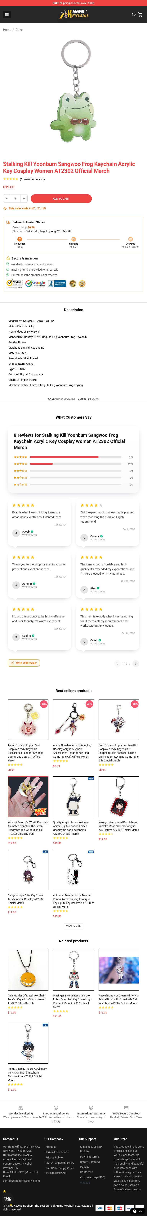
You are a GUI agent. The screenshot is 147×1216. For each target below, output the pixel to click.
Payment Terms (89, 1156)
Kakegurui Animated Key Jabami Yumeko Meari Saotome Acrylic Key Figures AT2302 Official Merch (119, 826)
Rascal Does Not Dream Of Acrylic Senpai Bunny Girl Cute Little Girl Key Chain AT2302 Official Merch (118, 999)
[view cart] (140, 14)
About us (51, 1146)
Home (7, 30)
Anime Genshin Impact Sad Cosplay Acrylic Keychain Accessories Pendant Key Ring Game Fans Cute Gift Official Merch (25, 753)
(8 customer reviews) (32, 179)
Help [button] (140, 1211)
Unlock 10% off (7, 1199)
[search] (134, 14)
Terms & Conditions (57, 1152)
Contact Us (86, 1172)
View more (73, 926)
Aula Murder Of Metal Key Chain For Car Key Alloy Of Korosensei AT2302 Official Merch (26, 999)
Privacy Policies (55, 1157)
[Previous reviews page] (117, 663)
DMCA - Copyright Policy (60, 1162)
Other (19, 30)
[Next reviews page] (135, 663)
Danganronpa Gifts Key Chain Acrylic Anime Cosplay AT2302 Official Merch (25, 899)
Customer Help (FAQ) (92, 1177)
